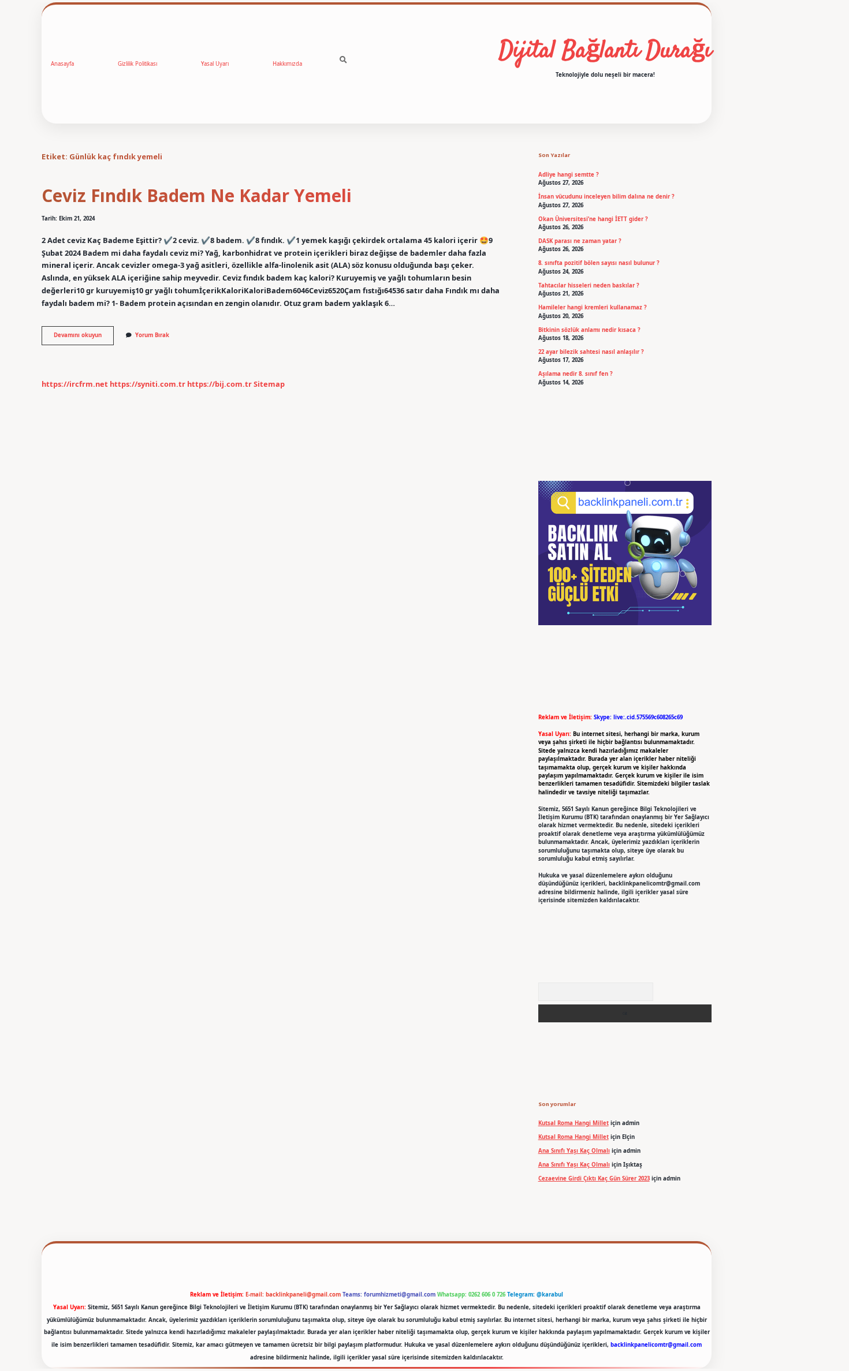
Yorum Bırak (152, 335)
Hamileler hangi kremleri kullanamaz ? (592, 307)
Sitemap (269, 384)
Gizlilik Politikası (137, 64)
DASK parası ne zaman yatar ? (579, 241)
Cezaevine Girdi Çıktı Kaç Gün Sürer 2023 (594, 1178)
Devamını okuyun (84, 338)
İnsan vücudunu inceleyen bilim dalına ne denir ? (606, 196)
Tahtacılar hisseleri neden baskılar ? (588, 285)
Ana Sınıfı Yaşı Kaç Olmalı (574, 1151)
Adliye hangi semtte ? (568, 174)
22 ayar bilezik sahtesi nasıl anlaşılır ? (591, 352)
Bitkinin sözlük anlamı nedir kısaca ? (589, 330)
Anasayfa (62, 64)
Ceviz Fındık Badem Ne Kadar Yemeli (197, 195)
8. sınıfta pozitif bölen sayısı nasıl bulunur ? (599, 263)
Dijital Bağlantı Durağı (605, 51)
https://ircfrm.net (75, 384)
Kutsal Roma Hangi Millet (573, 1123)
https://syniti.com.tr (147, 384)
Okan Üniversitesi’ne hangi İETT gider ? (593, 219)
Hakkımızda (287, 64)
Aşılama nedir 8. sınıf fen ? (575, 374)
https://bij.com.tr (219, 384)
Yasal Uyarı (215, 64)
